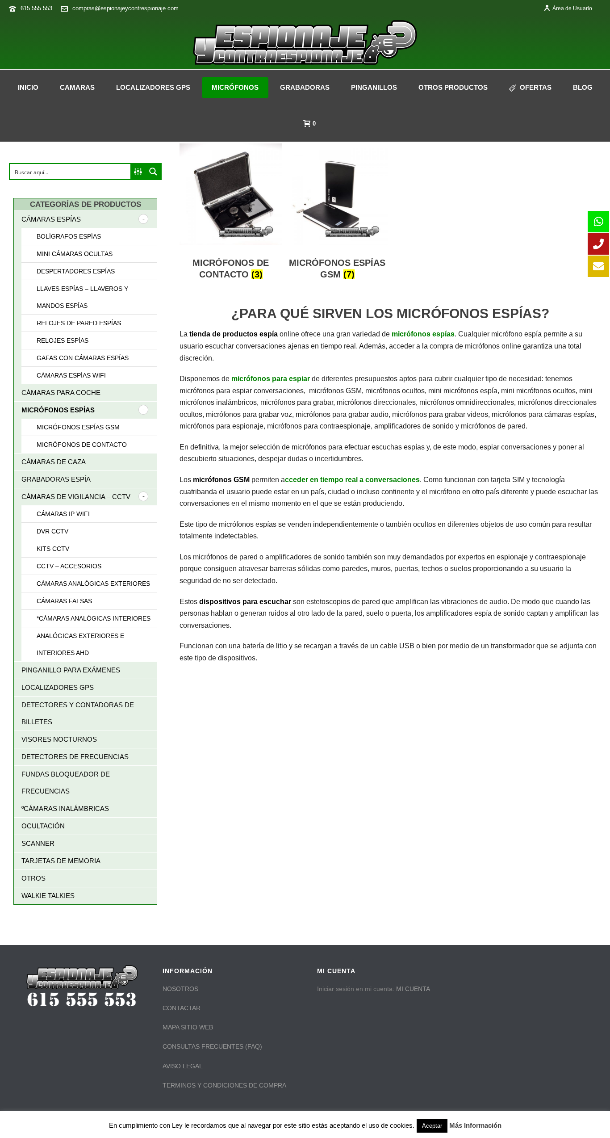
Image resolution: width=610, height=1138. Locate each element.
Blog (583, 87)
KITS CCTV (53, 548)
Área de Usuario (572, 8)
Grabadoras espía (56, 479)
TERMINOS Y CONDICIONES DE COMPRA (224, 1085)
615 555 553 (36, 8)
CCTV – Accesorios (69, 566)
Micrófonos (235, 87)
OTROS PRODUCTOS (453, 87)
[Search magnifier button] (153, 171)
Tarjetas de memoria (60, 861)
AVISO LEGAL (183, 1066)
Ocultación (43, 826)
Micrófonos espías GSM (78, 427)
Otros (33, 878)
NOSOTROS (180, 988)
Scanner (37, 843)
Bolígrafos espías (69, 236)
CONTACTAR (182, 1008)
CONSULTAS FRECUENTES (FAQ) (212, 1046)
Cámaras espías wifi (71, 375)
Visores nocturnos (59, 739)
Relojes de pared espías (79, 323)
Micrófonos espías (58, 410)
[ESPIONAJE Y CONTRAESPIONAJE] (305, 42)
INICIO (28, 87)
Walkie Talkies (48, 895)
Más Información (475, 1125)
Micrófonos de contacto (82, 444)
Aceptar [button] (432, 1125)
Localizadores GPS (153, 87)
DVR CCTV (52, 531)
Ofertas (536, 87)
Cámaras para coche (60, 392)
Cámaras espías (51, 219)
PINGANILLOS (374, 87)
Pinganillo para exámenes (70, 670)
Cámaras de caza (53, 462)
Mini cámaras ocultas (75, 253)
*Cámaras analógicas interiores (93, 618)
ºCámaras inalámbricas (65, 808)
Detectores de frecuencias (75, 756)
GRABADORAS (305, 87)
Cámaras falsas (64, 601)
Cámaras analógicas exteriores (93, 583)
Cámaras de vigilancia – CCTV (75, 496)
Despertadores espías (76, 271)
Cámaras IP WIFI (63, 513)
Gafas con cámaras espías (83, 357)
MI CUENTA (413, 988)
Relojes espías (62, 340)
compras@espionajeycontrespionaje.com (125, 8)
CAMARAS (77, 87)
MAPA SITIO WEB (188, 1027)
